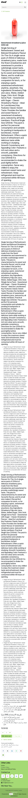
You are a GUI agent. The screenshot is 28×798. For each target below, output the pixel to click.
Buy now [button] (17, 736)
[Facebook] (3, 751)
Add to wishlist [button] (7, 739)
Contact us (4, 779)
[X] (7, 751)
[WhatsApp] (16, 751)
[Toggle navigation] (25, 2)
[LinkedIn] (12, 751)
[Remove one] (3, 732)
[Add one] (10, 732)
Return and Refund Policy (8, 769)
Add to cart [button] (7, 736)
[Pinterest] (21, 751)
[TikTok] (21, 776)
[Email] (3, 755)
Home (3, 765)
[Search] (25, 7)
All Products (6, 11)
